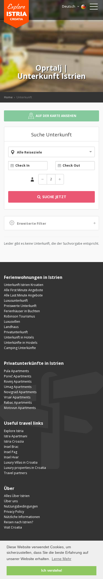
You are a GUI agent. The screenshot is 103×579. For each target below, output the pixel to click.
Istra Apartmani (15, 436)
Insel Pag (10, 452)
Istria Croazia (14, 441)
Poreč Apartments (17, 376)
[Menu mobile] (94, 8)
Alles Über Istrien (17, 496)
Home (8, 97)
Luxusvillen (12, 321)
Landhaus (11, 327)
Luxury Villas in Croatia (21, 462)
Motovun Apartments (20, 408)
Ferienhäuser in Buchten (22, 311)
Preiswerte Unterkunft (20, 306)
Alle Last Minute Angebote (23, 295)
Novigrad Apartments (20, 392)
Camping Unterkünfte (20, 348)
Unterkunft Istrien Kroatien (23, 285)
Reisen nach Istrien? (18, 522)
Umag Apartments (17, 387)
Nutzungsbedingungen (21, 506)
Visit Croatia (13, 527)
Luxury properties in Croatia (25, 467)
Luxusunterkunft (16, 300)
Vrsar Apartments (17, 397)
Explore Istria (14, 431)
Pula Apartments (16, 371)
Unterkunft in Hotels (19, 337)
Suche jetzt (53, 196)
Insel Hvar (11, 457)
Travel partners (15, 473)
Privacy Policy (14, 511)
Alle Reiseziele (29, 152)
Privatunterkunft (16, 332)
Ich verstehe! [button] (51, 570)
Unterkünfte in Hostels (20, 342)
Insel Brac (11, 446)
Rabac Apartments (18, 402)
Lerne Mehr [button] (61, 559)
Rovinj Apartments (17, 381)
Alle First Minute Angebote (23, 290)
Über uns (11, 501)
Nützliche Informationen (22, 517)
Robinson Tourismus (19, 316)
